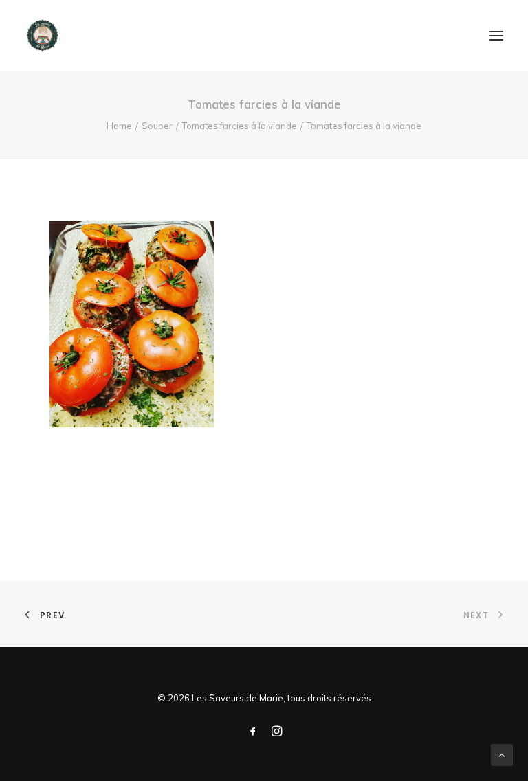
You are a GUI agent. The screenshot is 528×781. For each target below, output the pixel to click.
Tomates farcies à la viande (239, 125)
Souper (157, 125)
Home (119, 125)
